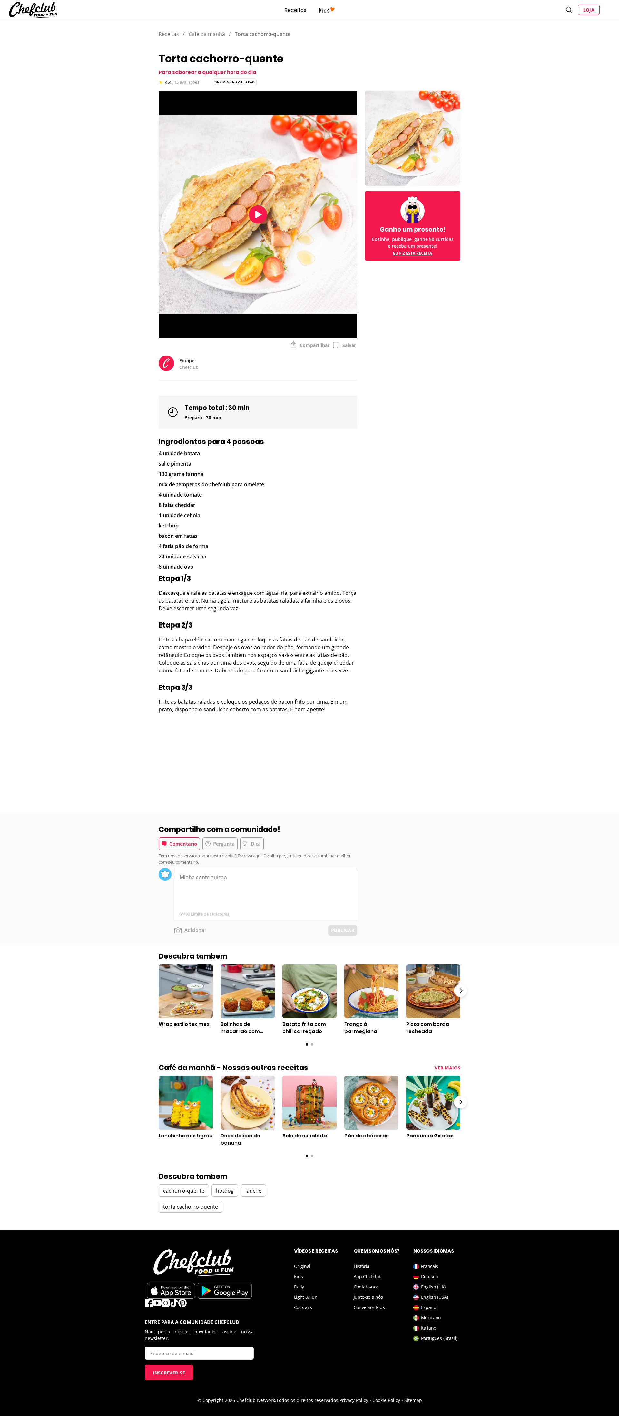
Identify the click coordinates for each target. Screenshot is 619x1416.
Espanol (429, 1307)
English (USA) (434, 1297)
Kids (298, 1276)
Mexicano (431, 1318)
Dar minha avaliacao (234, 82)
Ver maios (447, 1068)
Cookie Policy (386, 1400)
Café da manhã (207, 34)
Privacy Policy (353, 1400)
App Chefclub (368, 1276)
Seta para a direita (460, 990)
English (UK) (433, 1287)
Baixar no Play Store (225, 1291)
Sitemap (413, 1400)
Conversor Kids (369, 1307)
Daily (299, 1287)
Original (302, 1266)
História (362, 1266)
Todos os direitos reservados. (307, 1400)
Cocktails (303, 1307)
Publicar (342, 930)
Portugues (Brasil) (439, 1338)
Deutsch (429, 1276)
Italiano (429, 1328)
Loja (588, 10)
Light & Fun (306, 1297)
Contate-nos (366, 1287)
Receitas (295, 10)
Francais (429, 1266)
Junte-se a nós (368, 1297)
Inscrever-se (169, 1373)
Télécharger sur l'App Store (171, 1291)
